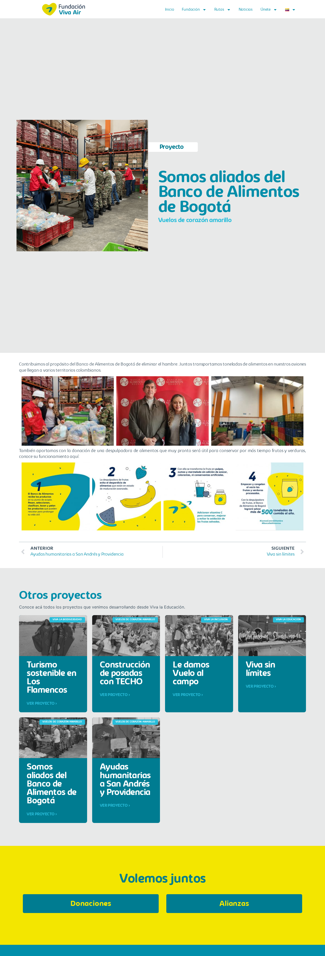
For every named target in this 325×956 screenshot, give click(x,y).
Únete (266, 10)
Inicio (169, 10)
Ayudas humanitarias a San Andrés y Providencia (125, 780)
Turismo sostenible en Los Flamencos (51, 678)
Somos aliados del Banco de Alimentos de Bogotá (51, 784)
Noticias (246, 10)
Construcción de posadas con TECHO (125, 674)
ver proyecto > (42, 704)
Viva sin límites (260, 669)
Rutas (219, 10)
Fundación (191, 10)
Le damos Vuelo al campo (191, 674)
